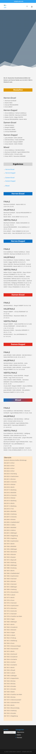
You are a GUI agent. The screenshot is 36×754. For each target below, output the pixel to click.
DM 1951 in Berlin (9, 667)
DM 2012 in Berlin (9, 503)
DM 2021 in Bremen (10, 479)
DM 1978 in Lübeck (9, 595)
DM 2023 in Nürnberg (10, 473)
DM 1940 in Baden (9, 692)
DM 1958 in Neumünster (11, 648)
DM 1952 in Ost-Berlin (10, 665)
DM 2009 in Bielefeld (10, 511)
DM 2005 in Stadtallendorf (11, 522)
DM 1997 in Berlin (9, 544)
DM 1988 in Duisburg (10, 568)
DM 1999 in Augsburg (10, 538)
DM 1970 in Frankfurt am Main (13, 616)
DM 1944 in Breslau (9, 681)
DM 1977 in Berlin (9, 597)
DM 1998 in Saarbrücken (11, 541)
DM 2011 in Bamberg (10, 506)
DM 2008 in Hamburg (10, 514)
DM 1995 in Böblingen (10, 549)
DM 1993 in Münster (10, 554)
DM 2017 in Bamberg (10, 490)
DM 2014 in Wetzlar (9, 498)
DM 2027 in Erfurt (9, 463)
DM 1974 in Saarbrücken (11, 605)
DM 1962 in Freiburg (10, 638)
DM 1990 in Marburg (10, 562)
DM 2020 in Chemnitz (10, 482)
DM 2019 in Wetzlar (9, 484)
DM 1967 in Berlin (9, 624)
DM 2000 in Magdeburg (11, 535)
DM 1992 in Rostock (10, 557)
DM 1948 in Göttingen (10, 675)
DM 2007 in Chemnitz (10, 517)
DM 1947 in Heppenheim (11, 678)
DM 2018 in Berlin (9, 487)
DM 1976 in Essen (9, 600)
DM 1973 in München (10, 608)
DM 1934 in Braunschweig (11, 708)
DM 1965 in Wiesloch (10, 630)
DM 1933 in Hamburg (10, 710)
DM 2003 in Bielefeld (10, 527)
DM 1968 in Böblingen (10, 622)
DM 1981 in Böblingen (10, 587)
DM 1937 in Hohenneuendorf (12, 700)
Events (19, 735)
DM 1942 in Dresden (10, 686)
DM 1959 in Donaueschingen (12, 646)
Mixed (7, 186)
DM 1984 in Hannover (10, 578)
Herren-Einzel (9, 169)
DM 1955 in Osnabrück (10, 657)
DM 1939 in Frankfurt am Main (13, 694)
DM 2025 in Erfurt (9, 468)
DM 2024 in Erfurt (9, 471)
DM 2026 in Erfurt (9, 465)
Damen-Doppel (10, 181)
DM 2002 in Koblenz (10, 530)
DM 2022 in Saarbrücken (11, 476)
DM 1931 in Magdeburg (11, 716)
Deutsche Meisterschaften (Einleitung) (15, 460)
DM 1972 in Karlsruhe (10, 611)
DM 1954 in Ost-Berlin (10, 659)
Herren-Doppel (10, 173)
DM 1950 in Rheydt (9, 670)
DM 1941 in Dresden (10, 689)
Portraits (19, 737)
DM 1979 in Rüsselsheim (11, 592)
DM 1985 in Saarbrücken (11, 576)
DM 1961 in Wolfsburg (10, 640)
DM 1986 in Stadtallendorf (11, 573)
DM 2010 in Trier (9, 509)
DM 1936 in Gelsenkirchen (11, 702)
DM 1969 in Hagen (9, 619)
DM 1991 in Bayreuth (10, 560)
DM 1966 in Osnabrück (10, 627)
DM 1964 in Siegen (9, 632)
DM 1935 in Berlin (9, 705)
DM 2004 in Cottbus (10, 525)
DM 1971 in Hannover (10, 614)
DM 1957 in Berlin (9, 651)
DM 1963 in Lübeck (9, 635)
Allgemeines (20, 732)
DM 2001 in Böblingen (10, 533)
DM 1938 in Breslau (9, 697)
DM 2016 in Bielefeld (10, 492)
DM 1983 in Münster (10, 581)
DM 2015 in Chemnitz (10, 495)
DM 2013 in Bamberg (10, 500)
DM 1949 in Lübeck (9, 673)
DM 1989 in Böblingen (10, 565)
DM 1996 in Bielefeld (10, 546)
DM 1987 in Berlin (9, 570)
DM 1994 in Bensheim (10, 552)
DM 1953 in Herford (10, 662)
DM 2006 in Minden (10, 519)
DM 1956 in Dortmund (10, 654)
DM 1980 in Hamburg (10, 589)
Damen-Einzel (9, 178)
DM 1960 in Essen (9, 643)
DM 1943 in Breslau (9, 683)
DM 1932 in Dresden (10, 713)
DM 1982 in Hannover (10, 584)
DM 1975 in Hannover (10, 603)
